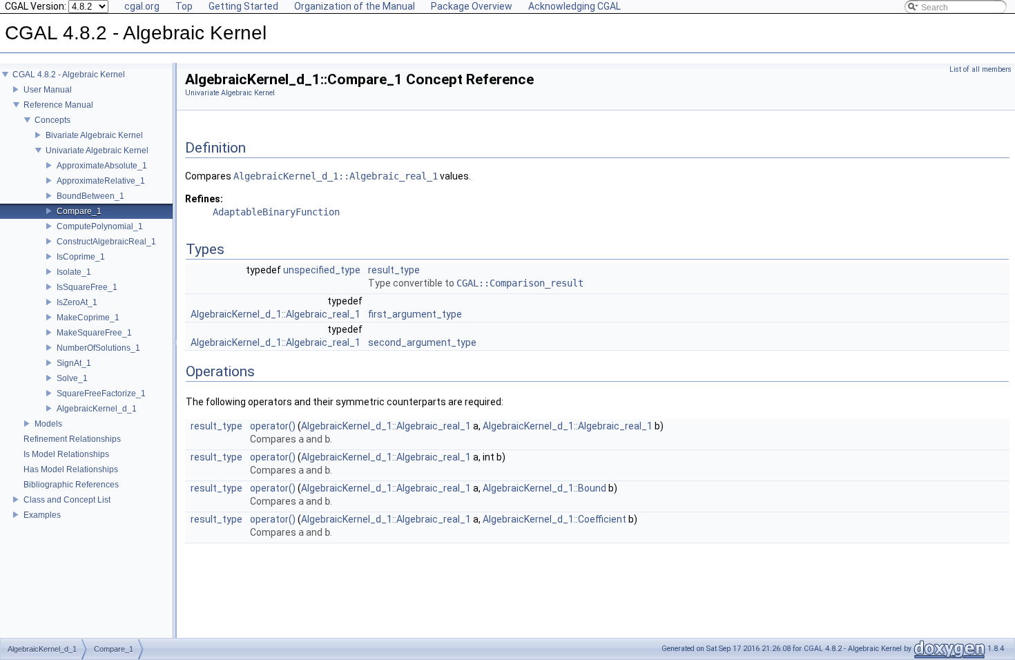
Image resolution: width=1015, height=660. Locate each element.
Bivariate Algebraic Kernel (94, 135)
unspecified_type (321, 269)
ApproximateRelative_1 (101, 181)
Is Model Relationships (66, 454)
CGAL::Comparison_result (519, 283)
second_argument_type (422, 342)
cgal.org (142, 6)
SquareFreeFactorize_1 (101, 393)
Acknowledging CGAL (574, 6)
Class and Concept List (66, 500)
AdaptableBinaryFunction (276, 211)
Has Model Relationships (70, 469)
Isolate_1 (74, 272)
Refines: (204, 198)
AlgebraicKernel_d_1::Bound (544, 488)
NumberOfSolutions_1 (98, 348)
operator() (273, 425)
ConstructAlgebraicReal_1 (106, 241)
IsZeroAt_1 (77, 302)
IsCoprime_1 (81, 257)
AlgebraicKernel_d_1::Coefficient (554, 519)
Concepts (52, 120)
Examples (42, 515)
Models (48, 424)
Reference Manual (58, 105)
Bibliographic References (71, 484)
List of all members (980, 69)
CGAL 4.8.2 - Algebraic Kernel (68, 74)
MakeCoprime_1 (88, 317)
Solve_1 (72, 378)
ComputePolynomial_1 (100, 226)
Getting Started (243, 6)
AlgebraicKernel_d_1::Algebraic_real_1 (335, 176)
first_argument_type (415, 314)
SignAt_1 (74, 363)
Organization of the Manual (354, 6)
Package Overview (471, 6)
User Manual (47, 90)
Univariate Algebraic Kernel (97, 150)
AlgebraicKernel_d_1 (97, 409)
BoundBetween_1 (90, 196)
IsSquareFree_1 (87, 287)
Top (184, 6)
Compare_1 (79, 211)
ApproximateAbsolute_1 (102, 166)
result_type (394, 269)
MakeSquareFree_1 (94, 333)
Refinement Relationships (72, 439)
